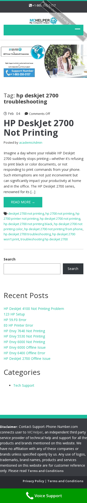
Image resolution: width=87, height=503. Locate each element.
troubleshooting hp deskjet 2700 (44, 239)
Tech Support (23, 385)
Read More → (23, 202)
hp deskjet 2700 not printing (60, 218)
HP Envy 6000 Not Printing (24, 341)
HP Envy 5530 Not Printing (24, 336)
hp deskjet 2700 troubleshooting (27, 234)
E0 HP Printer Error (18, 325)
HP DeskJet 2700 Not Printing (39, 128)
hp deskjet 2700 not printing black (28, 224)
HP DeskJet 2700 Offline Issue (27, 358)
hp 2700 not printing (59, 213)
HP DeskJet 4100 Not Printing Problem (34, 308)
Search (9, 259)
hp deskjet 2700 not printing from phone (53, 229)
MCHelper (35, 432)
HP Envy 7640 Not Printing (24, 331)
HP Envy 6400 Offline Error (24, 353)
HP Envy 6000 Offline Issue (25, 347)
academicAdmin (30, 142)
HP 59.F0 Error (15, 319)
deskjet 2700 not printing (26, 213)
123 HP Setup (14, 314)
